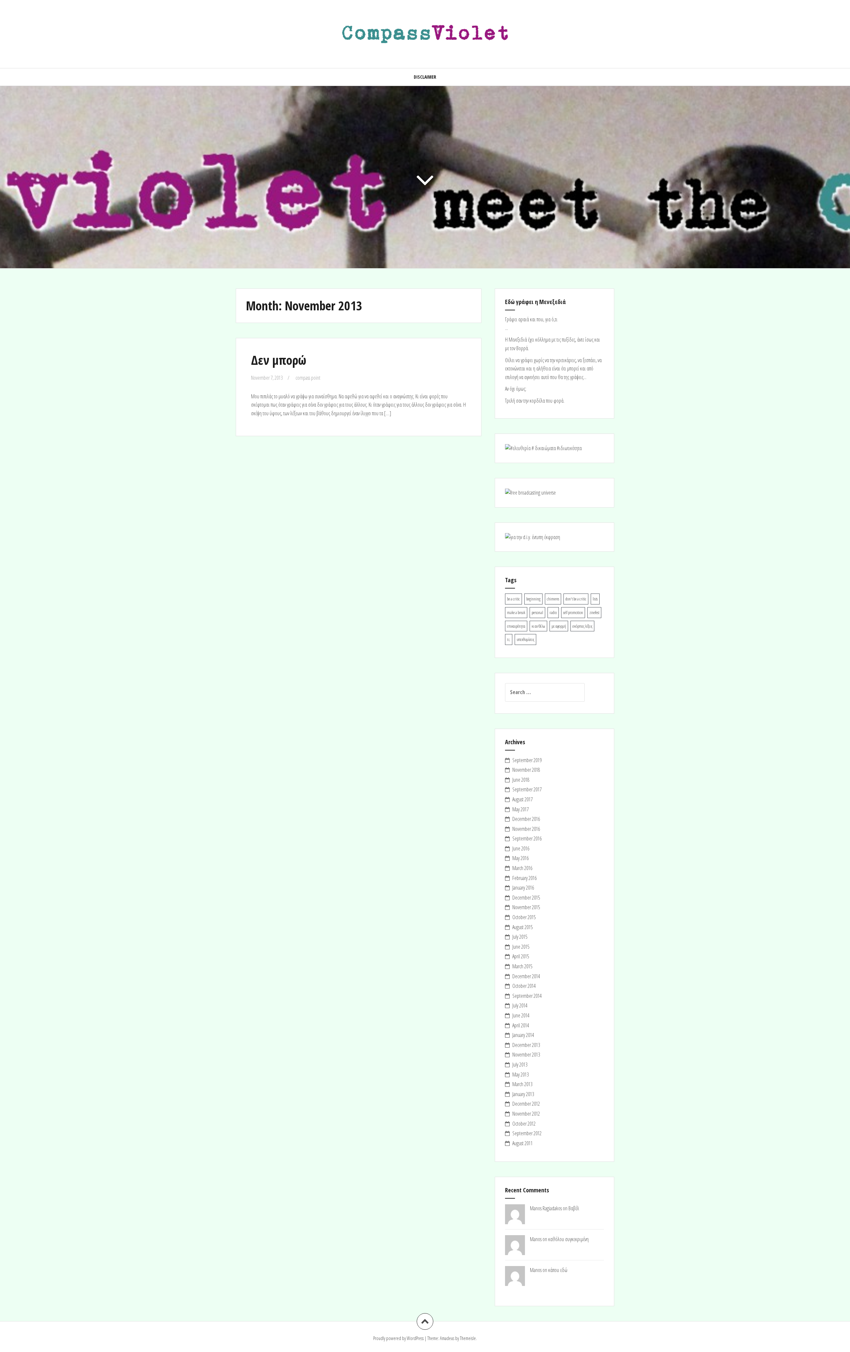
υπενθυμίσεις (525, 639)
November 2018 (526, 769)
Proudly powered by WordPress (398, 1338)
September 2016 (527, 838)
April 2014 (520, 1025)
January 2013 (523, 1094)
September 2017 (527, 789)
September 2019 (527, 760)
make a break (516, 612)
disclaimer (425, 77)
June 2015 (520, 946)
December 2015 (526, 897)
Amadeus (447, 1338)
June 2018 (520, 779)
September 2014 (527, 995)
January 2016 (523, 887)
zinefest (594, 612)
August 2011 (522, 1143)
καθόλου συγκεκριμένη (568, 1239)
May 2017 (520, 809)
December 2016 (526, 819)
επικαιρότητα (516, 626)
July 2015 (519, 936)
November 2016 (526, 829)
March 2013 (522, 1084)
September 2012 (527, 1133)
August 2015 (522, 927)
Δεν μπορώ (278, 359)
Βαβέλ (573, 1208)
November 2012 (526, 1113)
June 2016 (520, 848)
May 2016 (520, 858)
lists (595, 599)
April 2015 (520, 956)
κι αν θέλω (538, 626)
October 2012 (524, 1123)
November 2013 (526, 1054)
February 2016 (524, 878)
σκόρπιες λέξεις (582, 626)
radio (553, 612)
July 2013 (519, 1064)
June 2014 (520, 1015)
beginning (533, 599)
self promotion (573, 612)
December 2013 (526, 1045)
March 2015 (522, 966)
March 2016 (522, 868)
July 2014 (519, 1005)
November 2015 (526, 907)
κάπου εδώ (557, 1270)
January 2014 (523, 1035)
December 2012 (526, 1103)
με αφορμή (559, 626)
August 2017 (522, 799)
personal (537, 612)
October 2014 (524, 986)
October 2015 (524, 917)
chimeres (553, 599)
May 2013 (520, 1074)
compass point (308, 377)
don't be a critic (575, 599)
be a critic (513, 599)
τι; (508, 639)
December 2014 (526, 976)
